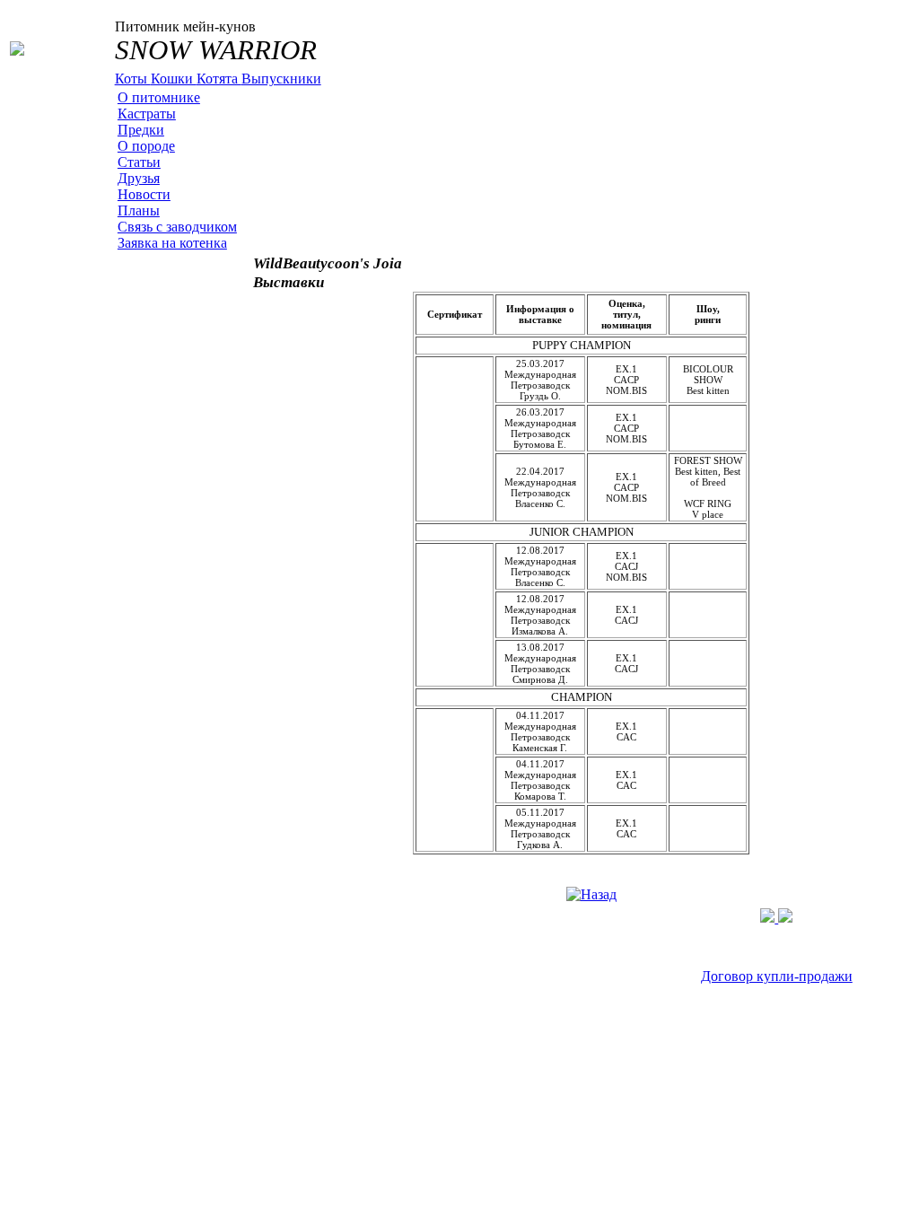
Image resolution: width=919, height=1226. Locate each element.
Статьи (139, 162)
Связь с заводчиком (177, 226)
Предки (141, 129)
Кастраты (147, 113)
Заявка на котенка (172, 242)
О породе (146, 145)
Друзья (139, 178)
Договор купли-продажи (777, 976)
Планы (139, 210)
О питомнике (159, 97)
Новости (144, 194)
